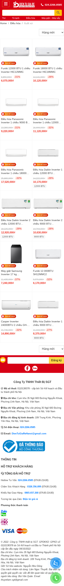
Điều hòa (30, 18)
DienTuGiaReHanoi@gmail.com (29, 433)
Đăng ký (56, 360)
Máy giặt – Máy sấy (51, 18)
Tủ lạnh (15, 18)
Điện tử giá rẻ (30, 499)
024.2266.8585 (53, 4)
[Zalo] (35, 368)
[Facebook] (27, 368)
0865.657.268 (31, 492)
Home (3, 23)
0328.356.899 (34, 486)
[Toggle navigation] (5, 4)
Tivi (4, 18)
